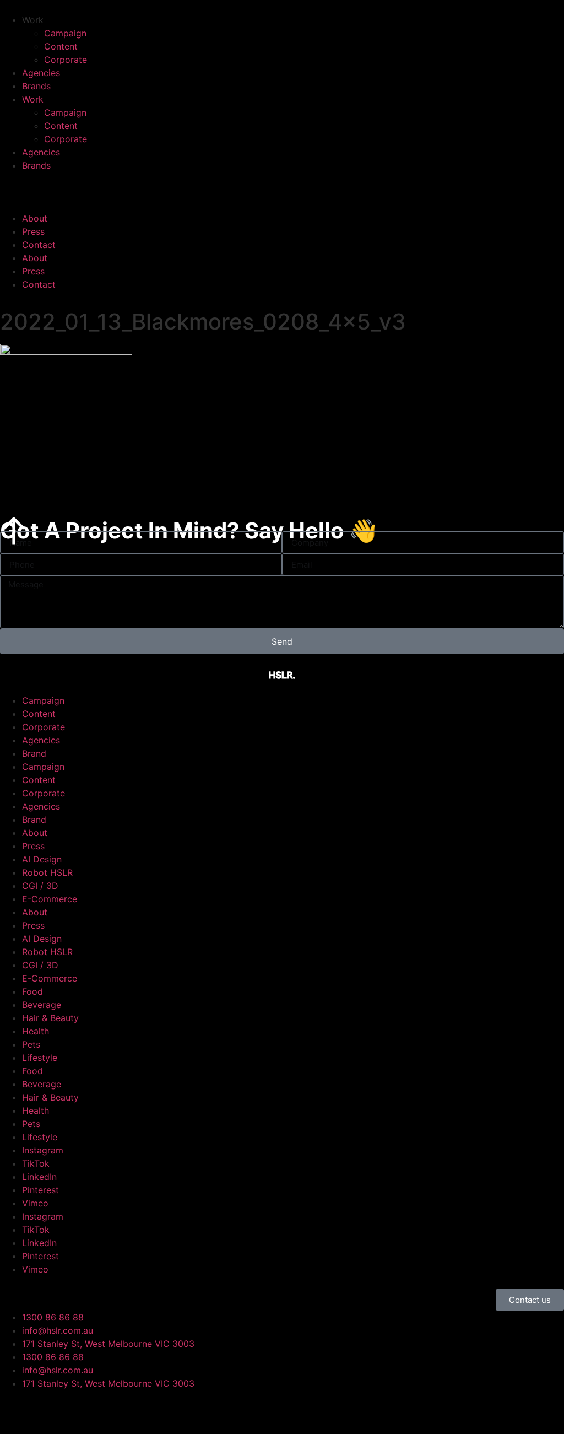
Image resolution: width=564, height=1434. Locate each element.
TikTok (36, 1163)
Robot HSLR (47, 872)
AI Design (42, 859)
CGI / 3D (40, 885)
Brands (36, 85)
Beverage (41, 1004)
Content (61, 46)
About (34, 218)
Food (32, 991)
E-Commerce (49, 898)
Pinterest (40, 1189)
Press (33, 231)
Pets (31, 1044)
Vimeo (35, 1203)
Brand (34, 753)
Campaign (65, 33)
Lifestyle (39, 1057)
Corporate (65, 59)
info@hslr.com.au (57, 1330)
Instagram (42, 1150)
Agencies (41, 72)
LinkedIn (39, 1176)
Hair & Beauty (50, 1017)
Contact (39, 244)
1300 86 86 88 (53, 1317)
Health (35, 1031)
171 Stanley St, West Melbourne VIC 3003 (108, 1343)
